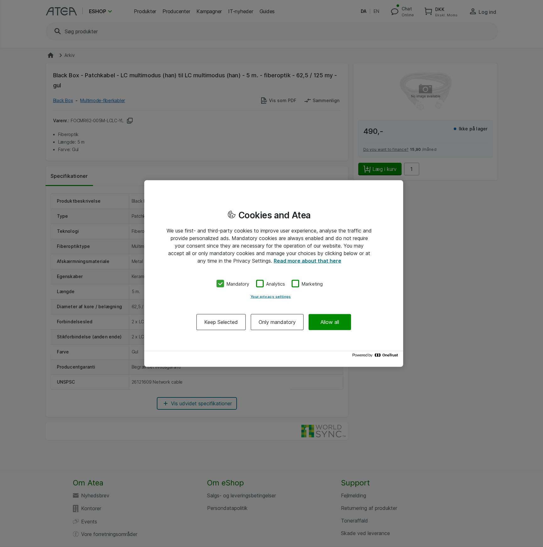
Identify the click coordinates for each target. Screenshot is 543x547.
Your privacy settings (270, 296)
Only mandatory (277, 322)
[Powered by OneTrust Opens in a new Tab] (376, 357)
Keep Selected (221, 322)
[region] (273, 273)
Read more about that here (307, 260)
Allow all (330, 322)
